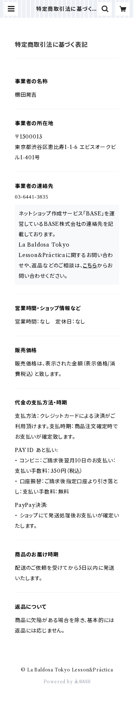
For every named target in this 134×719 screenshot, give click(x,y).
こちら (90, 265)
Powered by (59, 681)
